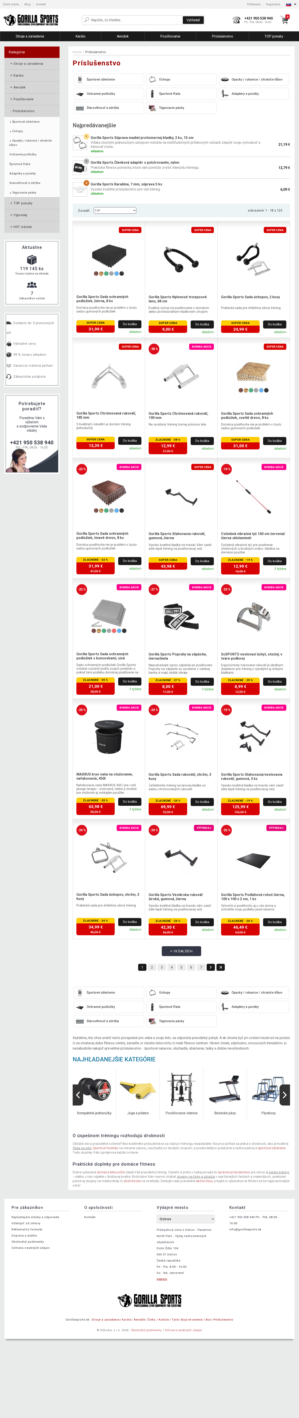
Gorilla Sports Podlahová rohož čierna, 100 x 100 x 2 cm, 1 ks (253, 897)
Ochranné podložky (22, 154)
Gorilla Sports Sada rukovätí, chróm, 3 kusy (180, 776)
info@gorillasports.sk (245, 1229)
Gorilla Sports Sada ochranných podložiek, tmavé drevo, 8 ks (102, 535)
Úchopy (16, 131)
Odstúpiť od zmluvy (26, 1223)
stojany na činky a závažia (196, 1176)
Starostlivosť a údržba (24, 183)
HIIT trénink (20, 227)
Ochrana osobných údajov (31, 1247)
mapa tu (162, 1279)
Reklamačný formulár (27, 1229)
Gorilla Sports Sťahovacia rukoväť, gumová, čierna (177, 536)
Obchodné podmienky (28, 1241)
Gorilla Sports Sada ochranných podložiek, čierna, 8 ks (102, 299)
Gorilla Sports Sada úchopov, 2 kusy (250, 297)
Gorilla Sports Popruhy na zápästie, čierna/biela (178, 656)
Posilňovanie (21, 99)
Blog (27, 4)
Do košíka (130, 324)
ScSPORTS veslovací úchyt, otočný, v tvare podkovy (251, 656)
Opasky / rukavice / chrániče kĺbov (30, 143)
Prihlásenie (253, 4)
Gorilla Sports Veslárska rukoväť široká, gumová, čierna (176, 897)
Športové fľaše (19, 164)
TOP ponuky (20, 203)
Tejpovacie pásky (22, 192)
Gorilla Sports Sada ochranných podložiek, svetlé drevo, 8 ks (247, 415)
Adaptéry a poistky (22, 173)
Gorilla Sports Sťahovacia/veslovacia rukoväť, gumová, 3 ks (251, 776)
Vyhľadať (193, 20)
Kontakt (41, 4)
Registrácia (273, 4)
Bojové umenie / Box (196, 1319)
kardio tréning (279, 1172)
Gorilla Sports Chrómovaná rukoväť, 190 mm (178, 415)
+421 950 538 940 (32, 443)
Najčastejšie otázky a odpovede (35, 1217)
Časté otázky (11, 4)
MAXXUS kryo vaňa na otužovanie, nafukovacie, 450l (104, 776)
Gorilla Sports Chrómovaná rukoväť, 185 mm (106, 415)
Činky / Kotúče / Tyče (163, 1319)
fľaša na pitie (82, 1148)
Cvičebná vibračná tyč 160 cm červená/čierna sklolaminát (253, 536)
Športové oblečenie (24, 121)
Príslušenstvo (22, 111)
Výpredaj (18, 215)
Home (77, 52)
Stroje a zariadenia (26, 64)
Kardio (16, 75)
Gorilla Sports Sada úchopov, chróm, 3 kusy (107, 896)
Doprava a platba (24, 1235)
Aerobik (17, 87)
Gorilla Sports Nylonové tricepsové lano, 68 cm (178, 299)
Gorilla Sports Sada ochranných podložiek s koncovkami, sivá (102, 656)
